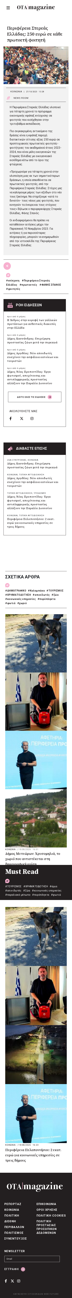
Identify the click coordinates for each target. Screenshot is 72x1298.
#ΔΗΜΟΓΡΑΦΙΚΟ (15, 590)
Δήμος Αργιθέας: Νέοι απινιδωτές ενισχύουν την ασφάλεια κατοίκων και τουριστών (32, 357)
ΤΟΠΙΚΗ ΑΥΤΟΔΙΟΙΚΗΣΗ (31, 475)
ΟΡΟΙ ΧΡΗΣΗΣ (47, 1209)
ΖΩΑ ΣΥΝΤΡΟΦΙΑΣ (16, 460)
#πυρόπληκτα (47, 599)
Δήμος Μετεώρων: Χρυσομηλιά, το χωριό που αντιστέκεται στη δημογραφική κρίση (32, 859)
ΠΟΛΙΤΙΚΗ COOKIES (51, 1215)
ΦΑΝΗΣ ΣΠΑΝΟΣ (51, 284)
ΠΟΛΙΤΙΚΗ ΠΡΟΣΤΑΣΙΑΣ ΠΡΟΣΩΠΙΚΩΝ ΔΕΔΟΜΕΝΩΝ (47, 1227)
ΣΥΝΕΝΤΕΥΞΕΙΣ (15, 1238)
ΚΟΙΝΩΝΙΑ (16, 91)
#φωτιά (10, 603)
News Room (21, 98)
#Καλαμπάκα (36, 590)
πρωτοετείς (29, 284)
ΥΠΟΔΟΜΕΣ (40, 493)
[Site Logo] (36, 7)
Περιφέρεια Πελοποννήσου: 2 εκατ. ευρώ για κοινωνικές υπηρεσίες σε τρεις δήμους (31, 523)
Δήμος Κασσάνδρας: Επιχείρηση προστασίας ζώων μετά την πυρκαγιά (32, 340)
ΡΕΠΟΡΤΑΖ (12, 1204)
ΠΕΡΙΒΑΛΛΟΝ (14, 1227)
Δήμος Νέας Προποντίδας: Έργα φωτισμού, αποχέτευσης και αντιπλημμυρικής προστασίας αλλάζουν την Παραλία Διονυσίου (29, 377)
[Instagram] (34, 418)
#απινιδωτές (41, 594)
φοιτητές (14, 289)
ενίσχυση (14, 280)
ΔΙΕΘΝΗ (10, 1221)
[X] (24, 418)
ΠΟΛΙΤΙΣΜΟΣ (14, 1232)
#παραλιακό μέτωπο (17, 894)
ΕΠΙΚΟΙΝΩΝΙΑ (46, 1204)
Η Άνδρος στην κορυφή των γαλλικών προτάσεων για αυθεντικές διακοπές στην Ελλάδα (32, 324)
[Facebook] (13, 418)
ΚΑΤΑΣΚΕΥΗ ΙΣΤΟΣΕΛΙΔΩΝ (28, 1294)
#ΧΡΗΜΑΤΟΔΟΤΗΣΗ (18, 594)
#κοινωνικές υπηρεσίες (20, 599)
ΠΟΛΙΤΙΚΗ (11, 1215)
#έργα (53, 886)
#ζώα (55, 594)
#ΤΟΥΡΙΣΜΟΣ (54, 590)
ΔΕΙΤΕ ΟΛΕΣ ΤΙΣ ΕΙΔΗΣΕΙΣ (31, 397)
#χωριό (22, 603)
